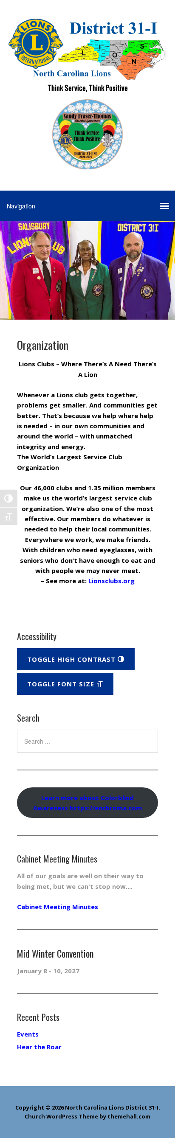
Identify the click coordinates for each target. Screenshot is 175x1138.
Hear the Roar (39, 1046)
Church (35, 1116)
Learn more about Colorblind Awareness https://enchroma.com (87, 802)
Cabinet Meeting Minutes (57, 906)
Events (28, 1034)
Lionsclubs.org (111, 580)
